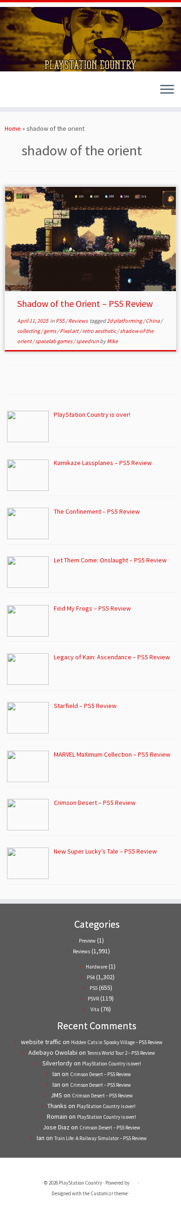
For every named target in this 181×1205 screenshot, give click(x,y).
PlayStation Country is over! (111, 1063)
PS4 (91, 977)
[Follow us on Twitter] (10, 93)
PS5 (60, 320)
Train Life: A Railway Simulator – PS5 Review (100, 1138)
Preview (87, 940)
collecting (29, 330)
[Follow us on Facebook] (18, 93)
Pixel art (69, 330)
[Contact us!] (41, 93)
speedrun (88, 341)
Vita (94, 1009)
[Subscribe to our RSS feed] (26, 93)
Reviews (78, 320)
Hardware (96, 966)
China (153, 320)
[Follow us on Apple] (34, 93)
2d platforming (125, 320)
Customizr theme (109, 1193)
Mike (112, 341)
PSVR (93, 998)
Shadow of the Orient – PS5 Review (85, 303)
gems (50, 330)
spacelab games (54, 341)
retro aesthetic (99, 330)
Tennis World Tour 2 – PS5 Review (121, 1053)
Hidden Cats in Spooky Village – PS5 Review (116, 1042)
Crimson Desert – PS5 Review (100, 1074)
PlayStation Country (80, 1182)
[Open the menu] (167, 90)
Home (13, 128)
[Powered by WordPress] (133, 1181)
